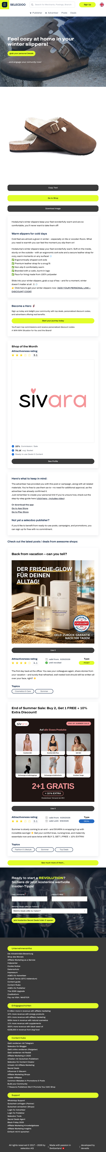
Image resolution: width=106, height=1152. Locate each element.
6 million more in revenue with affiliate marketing (29, 1011)
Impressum (12, 972)
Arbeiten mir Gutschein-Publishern (23, 1059)
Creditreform (13, 994)
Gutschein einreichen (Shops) (20, 1107)
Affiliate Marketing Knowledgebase (23, 1125)
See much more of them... (53, 863)
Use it (53, 650)
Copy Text (53, 188)
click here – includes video (50, 498)
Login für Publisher (15, 1113)
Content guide (13, 982)
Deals (73, 13)
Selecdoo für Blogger (17, 1046)
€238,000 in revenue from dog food (23, 1030)
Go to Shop (53, 198)
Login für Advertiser (16, 1110)
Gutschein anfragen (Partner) (20, 1104)
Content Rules (14, 985)
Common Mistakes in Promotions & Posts (26, 1081)
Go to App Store (20, 508)
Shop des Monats (15, 957)
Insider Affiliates (14, 1078)
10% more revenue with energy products (25, 1014)
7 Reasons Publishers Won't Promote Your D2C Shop (31, 1087)
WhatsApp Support (16, 1101)
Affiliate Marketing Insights (19, 1129)
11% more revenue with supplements (24, 1023)
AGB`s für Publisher (16, 988)
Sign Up (87, 5)
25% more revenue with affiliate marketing (26, 1017)
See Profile (53, 461)
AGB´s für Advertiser (16, 976)
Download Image (53, 209)
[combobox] (49, 911)
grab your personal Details (21, 53)
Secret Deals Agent (16, 1119)
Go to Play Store (20, 512)
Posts (64, 13)
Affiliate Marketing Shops (18, 1074)
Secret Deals (13, 1068)
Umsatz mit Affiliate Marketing (20, 1065)
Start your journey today (53, 321)
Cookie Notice (13, 966)
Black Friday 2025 (15, 1122)
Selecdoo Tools (14, 1116)
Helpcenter (12, 963)
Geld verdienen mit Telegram (20, 1043)
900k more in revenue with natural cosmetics (27, 1020)
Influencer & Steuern (16, 1071)
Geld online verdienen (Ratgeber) (22, 1049)
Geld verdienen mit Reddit (19, 1053)
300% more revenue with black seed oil (25, 1027)
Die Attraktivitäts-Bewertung (20, 954)
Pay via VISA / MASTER (18, 997)
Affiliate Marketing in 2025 (19, 1056)
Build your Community (17, 1084)
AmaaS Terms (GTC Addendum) (22, 979)
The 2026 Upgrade (16, 991)
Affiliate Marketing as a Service (21, 960)
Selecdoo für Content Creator (20, 1062)
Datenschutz (13, 969)
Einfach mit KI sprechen (18, 1132)
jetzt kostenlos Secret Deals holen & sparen (33, 920)
